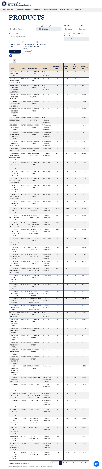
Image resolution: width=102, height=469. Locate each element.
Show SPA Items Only (15, 45)
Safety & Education (50, 9)
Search (15, 51)
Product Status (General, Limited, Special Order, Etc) (74, 35)
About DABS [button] (79, 9)
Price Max (81, 26)
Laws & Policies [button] (65, 9)
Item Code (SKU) (14, 34)
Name (13, 68)
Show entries (15, 61)
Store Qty (66, 68)
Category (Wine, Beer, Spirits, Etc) (46, 26)
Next (86, 463)
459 (81, 463)
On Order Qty (74, 66)
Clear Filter (27, 51)
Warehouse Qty (56, 68)
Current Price (82, 68)
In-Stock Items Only (41, 45)
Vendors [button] (37, 9)
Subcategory (32, 68)
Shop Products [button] (8, 9)
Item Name (12, 26)
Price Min (67, 26)
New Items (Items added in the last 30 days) (30, 46)
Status (45, 68)
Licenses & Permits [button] (23, 9)
